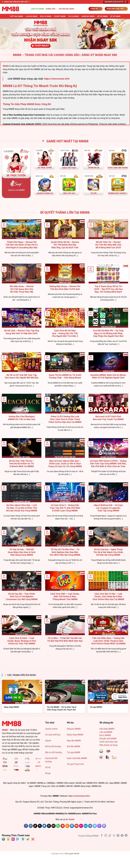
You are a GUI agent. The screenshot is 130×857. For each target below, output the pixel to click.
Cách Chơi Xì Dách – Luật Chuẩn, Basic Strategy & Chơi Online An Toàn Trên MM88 (21, 641)
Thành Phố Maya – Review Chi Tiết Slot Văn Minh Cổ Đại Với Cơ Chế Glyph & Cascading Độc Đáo (22, 245)
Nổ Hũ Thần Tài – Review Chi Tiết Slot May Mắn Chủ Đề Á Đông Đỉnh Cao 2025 (108, 245)
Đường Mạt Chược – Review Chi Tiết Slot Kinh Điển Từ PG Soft (65, 287)
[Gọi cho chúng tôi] (58, 826)
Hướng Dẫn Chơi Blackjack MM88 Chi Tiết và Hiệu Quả (21, 418)
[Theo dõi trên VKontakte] (90, 826)
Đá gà (48, 773)
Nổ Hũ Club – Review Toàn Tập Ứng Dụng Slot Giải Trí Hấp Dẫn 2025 (21, 332)
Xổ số (47, 767)
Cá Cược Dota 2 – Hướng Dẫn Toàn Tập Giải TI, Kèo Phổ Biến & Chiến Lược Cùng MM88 (65, 508)
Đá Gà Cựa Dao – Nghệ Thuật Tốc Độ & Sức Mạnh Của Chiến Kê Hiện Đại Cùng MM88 (108, 552)
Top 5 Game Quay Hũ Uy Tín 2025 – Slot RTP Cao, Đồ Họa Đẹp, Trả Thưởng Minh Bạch (108, 289)
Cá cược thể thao (52, 734)
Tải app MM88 (73, 752)
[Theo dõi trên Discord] (104, 826)
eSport (48, 740)
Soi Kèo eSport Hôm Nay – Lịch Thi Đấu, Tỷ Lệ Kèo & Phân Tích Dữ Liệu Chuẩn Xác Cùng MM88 (21, 508)
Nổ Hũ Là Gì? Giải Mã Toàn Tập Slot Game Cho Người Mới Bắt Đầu (21, 376)
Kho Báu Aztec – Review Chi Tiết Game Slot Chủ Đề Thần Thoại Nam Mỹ (22, 289)
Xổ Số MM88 (115, 16)
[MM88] (14, 8)
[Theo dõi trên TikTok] (35, 826)
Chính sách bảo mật (108, 742)
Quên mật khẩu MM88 (77, 758)
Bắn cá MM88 (45, 16)
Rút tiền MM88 (73, 746)
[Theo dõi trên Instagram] (31, 826)
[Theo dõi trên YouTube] (76, 826)
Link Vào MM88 (37, 9)
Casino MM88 (31, 16)
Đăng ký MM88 (74, 729)
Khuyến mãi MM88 (66, 9)
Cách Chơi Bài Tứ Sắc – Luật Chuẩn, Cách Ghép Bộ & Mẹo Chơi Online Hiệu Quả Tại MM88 (108, 597)
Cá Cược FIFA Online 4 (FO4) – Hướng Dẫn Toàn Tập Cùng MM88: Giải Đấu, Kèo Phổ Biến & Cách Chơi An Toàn (108, 464)
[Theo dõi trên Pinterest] (63, 826)
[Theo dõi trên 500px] (86, 826)
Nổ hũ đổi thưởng (53, 746)
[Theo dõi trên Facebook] (26, 826)
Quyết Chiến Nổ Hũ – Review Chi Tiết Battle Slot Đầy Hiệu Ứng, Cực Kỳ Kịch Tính (65, 245)
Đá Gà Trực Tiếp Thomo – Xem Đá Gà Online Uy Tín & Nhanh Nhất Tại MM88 (21, 464)
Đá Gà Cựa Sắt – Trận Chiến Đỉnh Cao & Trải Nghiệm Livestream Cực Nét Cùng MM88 (22, 597)
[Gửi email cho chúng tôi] (53, 826)
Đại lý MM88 (105, 735)
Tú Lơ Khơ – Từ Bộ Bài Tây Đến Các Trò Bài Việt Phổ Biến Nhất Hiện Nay (65, 639)
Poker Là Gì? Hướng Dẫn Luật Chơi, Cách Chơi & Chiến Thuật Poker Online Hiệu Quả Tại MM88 (65, 419)
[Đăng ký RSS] (67, 826)
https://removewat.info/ (57, 78)
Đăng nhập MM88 (75, 734)
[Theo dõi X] (40, 826)
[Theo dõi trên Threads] (49, 826)
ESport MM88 (60, 16)
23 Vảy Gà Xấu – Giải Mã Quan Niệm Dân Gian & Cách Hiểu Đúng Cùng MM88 (22, 552)
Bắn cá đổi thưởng (53, 752)
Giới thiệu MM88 (106, 729)
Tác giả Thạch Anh (75, 764)
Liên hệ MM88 (105, 732)
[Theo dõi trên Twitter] (44, 826)
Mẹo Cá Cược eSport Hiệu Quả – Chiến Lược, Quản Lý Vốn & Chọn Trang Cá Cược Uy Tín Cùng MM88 (65, 464)
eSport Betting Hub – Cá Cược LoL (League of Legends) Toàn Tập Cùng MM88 (108, 508)
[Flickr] (81, 826)
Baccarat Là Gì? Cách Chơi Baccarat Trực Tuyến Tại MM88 (108, 418)
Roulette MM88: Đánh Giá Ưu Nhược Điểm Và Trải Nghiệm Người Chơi (108, 376)
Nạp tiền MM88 (74, 740)
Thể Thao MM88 (16, 16)
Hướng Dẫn (50, 9)
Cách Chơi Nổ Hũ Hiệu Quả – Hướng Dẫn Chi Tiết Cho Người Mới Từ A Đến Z (65, 333)
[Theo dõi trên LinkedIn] (72, 826)
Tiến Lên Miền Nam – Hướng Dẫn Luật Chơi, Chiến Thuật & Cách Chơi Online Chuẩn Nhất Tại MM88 (108, 641)
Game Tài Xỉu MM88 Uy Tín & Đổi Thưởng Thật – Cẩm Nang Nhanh (65, 376)
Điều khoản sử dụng (108, 745)
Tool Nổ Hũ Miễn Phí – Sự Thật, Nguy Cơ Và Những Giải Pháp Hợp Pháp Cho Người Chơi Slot (108, 333)
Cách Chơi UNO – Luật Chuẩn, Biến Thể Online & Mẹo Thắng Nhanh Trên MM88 (64, 597)
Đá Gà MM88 (73, 16)
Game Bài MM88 (88, 16)
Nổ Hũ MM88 (102, 16)
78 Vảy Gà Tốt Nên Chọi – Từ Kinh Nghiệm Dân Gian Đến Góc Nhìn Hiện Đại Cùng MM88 (65, 552)
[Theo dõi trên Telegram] (95, 826)
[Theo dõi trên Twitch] (99, 826)
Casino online (51, 729)
